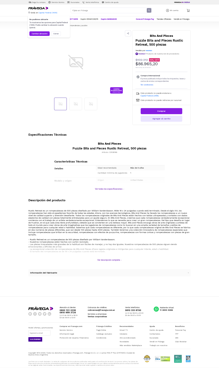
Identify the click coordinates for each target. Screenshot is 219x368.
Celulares (123, 334)
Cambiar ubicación (39, 34)
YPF (176, 334)
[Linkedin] (49, 314)
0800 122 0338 (68, 310)
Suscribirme (35, 339)
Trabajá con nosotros (158, 345)
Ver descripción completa (108, 260)
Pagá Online (101, 330)
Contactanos (155, 334)
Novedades (124, 342)
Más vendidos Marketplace (131, 345)
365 (176, 338)
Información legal (67, 334)
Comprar (161, 111)
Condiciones (101, 338)
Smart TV (124, 330)
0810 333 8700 (133, 310)
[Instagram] (35, 314)
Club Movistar (180, 342)
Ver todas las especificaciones (108, 189)
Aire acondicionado (127, 338)
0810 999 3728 (68, 312)
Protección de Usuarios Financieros (74, 338)
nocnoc (149, 50)
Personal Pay (180, 330)
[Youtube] (40, 314)
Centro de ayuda (156, 330)
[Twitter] (44, 314)
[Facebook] (30, 314)
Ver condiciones (147, 85)
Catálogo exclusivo (104, 334)
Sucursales (154, 338)
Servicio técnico (66, 330)
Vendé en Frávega (157, 342)
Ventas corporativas (97, 317)
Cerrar (56, 34)
